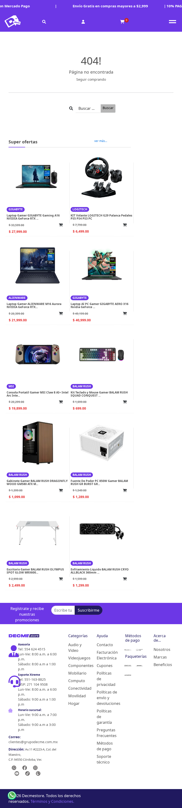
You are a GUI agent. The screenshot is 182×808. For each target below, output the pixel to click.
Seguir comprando (91, 79)
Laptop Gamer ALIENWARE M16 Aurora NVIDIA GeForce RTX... (34, 305)
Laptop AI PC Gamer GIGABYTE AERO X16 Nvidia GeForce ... (99, 305)
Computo (75, 680)
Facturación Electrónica (103, 655)
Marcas (160, 657)
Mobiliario (75, 673)
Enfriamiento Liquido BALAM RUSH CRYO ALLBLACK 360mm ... (100, 570)
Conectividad (75, 688)
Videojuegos (75, 658)
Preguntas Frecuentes (103, 732)
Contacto (103, 644)
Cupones (103, 665)
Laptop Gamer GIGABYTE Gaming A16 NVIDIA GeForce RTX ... (33, 217)
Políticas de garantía (103, 716)
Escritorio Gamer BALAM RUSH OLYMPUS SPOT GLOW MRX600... (35, 570)
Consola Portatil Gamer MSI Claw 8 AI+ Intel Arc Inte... (37, 393)
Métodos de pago (103, 746)
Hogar (74, 703)
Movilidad (75, 695)
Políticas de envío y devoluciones (103, 697)
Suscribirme (88, 610)
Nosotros (160, 649)
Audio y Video (75, 647)
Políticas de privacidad (103, 679)
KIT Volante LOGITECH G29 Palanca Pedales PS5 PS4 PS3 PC (101, 217)
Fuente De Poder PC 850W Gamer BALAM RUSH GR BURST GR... (99, 482)
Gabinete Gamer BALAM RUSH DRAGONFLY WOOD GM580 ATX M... (37, 482)
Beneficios (160, 664)
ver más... (100, 141)
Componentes (75, 665)
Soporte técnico (103, 759)
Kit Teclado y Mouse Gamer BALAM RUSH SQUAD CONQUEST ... (99, 393)
